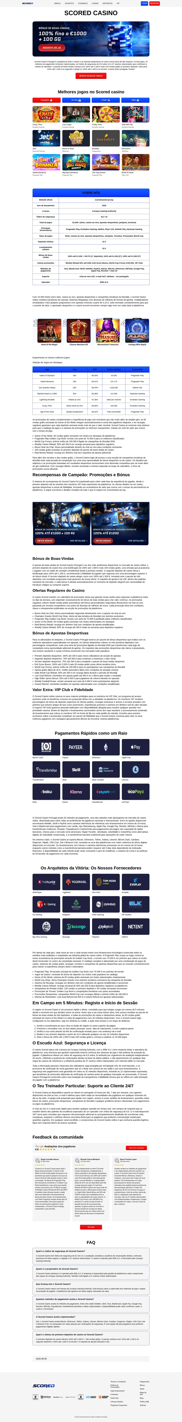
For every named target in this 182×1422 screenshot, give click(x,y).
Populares (45, 100)
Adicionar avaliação (136, 1148)
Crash (104, 100)
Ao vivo (75, 100)
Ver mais (91, 1227)
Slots (134, 100)
